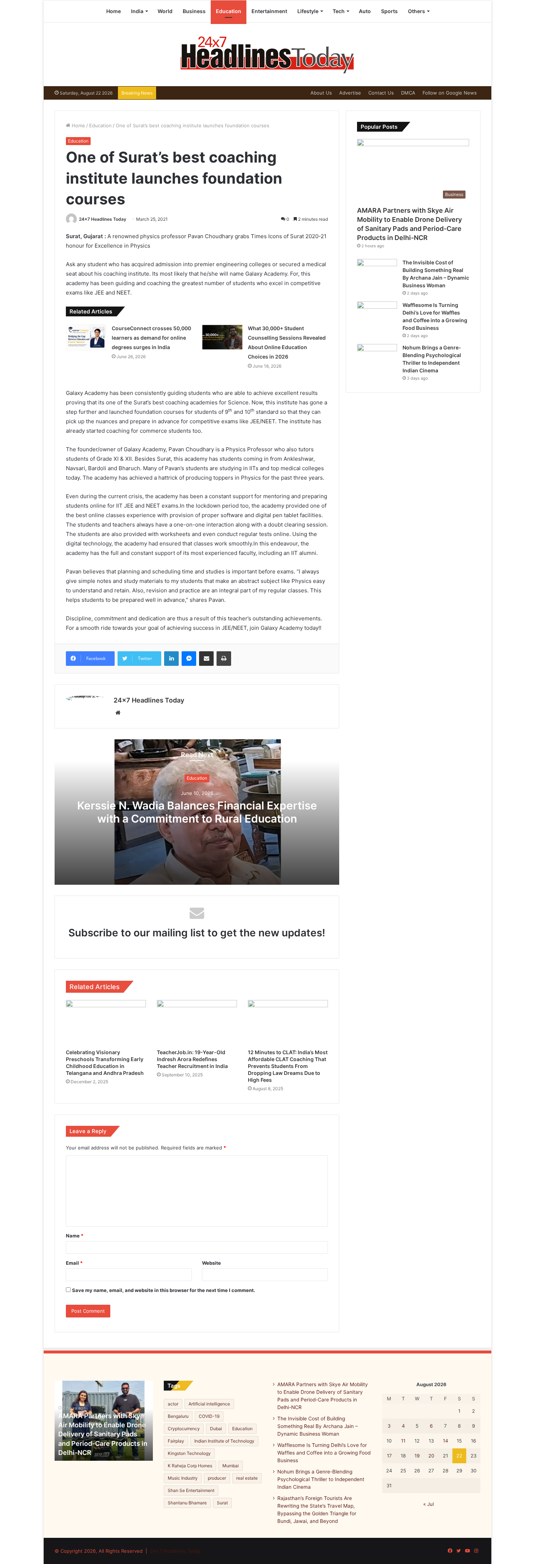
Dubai (216, 1428)
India (137, 11)
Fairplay (176, 1441)
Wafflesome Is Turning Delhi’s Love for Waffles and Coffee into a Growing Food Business (323, 1452)
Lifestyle (307, 11)
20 (431, 1456)
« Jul (428, 1504)
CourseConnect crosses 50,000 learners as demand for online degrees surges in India (151, 337)
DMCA (408, 93)
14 (445, 1441)
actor (173, 1404)
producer (217, 1478)
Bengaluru (178, 1416)
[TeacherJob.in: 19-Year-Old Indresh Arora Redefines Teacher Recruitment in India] (197, 1022)
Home (113, 11)
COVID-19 (209, 1416)
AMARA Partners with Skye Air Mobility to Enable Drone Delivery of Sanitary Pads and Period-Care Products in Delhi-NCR (102, 1434)
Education (228, 11)
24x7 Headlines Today (102, 219)
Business (194, 11)
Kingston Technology (189, 1453)
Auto (365, 11)
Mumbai (230, 1465)
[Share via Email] (206, 658)
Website (211, 1263)
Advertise (350, 93)
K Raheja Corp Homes (190, 1465)
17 (389, 1456)
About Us (321, 93)
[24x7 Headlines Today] (267, 54)
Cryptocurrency (184, 1428)
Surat (222, 1502)
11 (403, 1441)
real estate (247, 1478)
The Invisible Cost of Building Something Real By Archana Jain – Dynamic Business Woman (317, 1426)
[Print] (224, 658)
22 (459, 1456)
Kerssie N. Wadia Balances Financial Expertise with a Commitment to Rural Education (197, 812)
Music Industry (183, 1478)
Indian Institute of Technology (224, 1441)
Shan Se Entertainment (191, 1490)
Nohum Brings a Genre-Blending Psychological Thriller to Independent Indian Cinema (320, 1479)
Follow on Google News (450, 93)
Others (416, 11)
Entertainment (269, 11)
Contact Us (381, 93)
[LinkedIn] (171, 658)
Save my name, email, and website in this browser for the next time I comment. (163, 1290)
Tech (339, 11)
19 (417, 1456)
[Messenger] (189, 658)
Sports (389, 11)
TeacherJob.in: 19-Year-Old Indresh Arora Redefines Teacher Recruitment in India (192, 1059)
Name (74, 1236)
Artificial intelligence (209, 1404)
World (165, 11)
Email (74, 1263)
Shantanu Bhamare (187, 1502)
